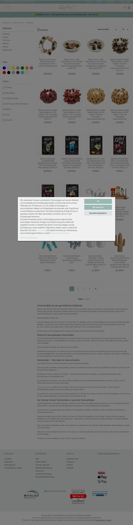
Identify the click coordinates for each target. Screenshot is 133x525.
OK (98, 201)
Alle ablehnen (98, 207)
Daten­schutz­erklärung (60, 233)
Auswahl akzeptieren (98, 213)
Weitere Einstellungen (29, 238)
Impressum (41, 230)
